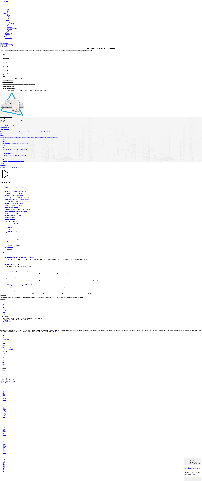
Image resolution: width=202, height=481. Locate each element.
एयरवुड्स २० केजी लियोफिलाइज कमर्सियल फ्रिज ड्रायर (14, 215)
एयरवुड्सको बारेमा (3, 165)
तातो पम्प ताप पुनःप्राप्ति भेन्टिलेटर (12, 28)
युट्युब (3, 364)
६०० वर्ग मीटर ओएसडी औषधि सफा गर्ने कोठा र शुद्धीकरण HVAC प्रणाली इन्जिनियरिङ (20, 257)
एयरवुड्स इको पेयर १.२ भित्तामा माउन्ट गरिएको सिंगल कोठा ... (15, 191)
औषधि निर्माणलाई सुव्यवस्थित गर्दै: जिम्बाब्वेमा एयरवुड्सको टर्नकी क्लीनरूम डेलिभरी (19, 285)
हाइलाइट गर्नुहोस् (5, 36)
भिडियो (6, 39)
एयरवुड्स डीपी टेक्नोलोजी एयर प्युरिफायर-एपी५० (13, 231)
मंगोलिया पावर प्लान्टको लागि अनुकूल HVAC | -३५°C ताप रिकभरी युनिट (17, 271)
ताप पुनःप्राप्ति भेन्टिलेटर (10, 29)
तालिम (8, 11)
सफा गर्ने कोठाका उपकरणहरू (10, 241)
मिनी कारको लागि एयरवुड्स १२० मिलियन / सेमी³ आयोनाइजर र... (16, 211)
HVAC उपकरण (8, 236)
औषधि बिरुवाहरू (7, 14)
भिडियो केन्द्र (5, 313)
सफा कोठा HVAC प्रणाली (9, 33)
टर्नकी (8, 12)
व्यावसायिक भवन (7, 17)
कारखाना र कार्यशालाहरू (8, 16)
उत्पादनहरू (4, 21)
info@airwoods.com (6, 339)
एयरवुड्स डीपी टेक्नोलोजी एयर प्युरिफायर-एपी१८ (13, 227)
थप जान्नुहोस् (2, 163)
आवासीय (6, 19)
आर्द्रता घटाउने (9, 30)
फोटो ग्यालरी (6, 5)
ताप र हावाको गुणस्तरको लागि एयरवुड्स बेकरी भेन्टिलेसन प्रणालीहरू (16, 291)
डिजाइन (8, 8)
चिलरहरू (6, 32)
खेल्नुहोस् (1, 179)
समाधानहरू (4, 13)
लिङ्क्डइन (4, 372)
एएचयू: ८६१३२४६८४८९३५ (7, 347)
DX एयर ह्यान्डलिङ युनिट (10, 23)
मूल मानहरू (6, 6)
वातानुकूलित (6, 25)
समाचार (6, 37)
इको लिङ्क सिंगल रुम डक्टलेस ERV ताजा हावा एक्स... (14, 203)
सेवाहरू (6, 7)
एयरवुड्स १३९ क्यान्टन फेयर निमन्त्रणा (12, 278)
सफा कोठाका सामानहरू (8, 34)
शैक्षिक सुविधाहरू (7, 18)
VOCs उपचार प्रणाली (9, 247)
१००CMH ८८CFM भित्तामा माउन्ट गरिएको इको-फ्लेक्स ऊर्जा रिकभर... (17, 199)
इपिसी (8, 10)
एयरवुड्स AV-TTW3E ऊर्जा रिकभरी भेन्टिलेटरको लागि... (15, 187)
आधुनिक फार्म (7, 20)
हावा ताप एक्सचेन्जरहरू (8, 26)
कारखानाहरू (4, 302)
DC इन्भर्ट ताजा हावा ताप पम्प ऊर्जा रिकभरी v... (13, 207)
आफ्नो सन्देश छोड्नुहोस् (3, 382)
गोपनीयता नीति (54, 331)
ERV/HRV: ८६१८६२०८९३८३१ (8, 349)
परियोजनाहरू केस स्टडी (8, 38)
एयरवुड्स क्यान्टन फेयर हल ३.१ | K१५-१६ (12, 264)
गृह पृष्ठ (4, 3)
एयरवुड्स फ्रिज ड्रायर (8, 35)
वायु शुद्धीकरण (7, 31)
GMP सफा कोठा (7, 15)
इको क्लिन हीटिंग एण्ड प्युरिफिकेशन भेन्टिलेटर (12, 223)
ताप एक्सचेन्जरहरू (9, 27)
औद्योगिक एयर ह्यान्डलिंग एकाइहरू (12, 24)
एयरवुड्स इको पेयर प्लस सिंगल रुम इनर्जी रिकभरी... (14, 195)
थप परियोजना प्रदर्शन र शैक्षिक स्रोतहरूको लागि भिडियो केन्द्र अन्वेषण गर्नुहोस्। (12, 167)
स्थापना (8, 9)
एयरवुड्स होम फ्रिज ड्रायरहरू (10, 219)
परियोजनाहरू (5, 311)
